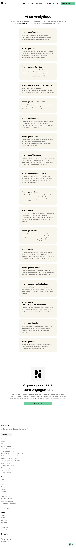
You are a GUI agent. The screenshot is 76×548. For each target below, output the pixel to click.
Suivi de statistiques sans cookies (10, 456)
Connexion (56, 3)
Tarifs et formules (6, 446)
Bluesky (3, 525)
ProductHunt (4, 527)
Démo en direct (5, 444)
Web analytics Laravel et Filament (10, 465)
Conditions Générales (7, 501)
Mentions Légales (6, 541)
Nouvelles (3, 489)
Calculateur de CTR (6, 499)
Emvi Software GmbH (10, 429)
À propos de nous (6, 539)
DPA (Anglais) (5, 506)
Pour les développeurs (7, 468)
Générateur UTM (5, 496)
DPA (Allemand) (5, 508)
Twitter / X (4, 520)
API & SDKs (4, 484)
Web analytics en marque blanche (10, 460)
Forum (3, 515)
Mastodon (4, 522)
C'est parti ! (38, 403)
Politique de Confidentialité (8, 503)
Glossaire (26, 24)
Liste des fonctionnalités (7, 449)
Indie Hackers (5, 530)
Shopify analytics (6, 463)
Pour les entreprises (6, 472)
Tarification (48, 3)
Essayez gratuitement (68, 3)
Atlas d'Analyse (5, 494)
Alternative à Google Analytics (9, 458)
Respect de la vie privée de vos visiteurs (12, 453)
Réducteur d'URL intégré (7, 451)
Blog (2, 479)
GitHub (3, 518)
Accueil (3, 441)
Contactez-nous (5, 537)
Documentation (5, 482)
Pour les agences (5, 470)
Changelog (4, 487)
